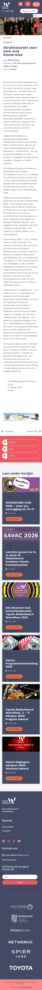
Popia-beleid (7, 827)
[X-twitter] (13, 841)
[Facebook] (3, 841)
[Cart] (36, 4)
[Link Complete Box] (21, 500)
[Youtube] (19, 841)
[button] (20, 4)
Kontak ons (9, 848)
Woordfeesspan (9, 860)
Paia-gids (6, 831)
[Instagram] (8, 841)
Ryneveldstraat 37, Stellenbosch (10, 810)
